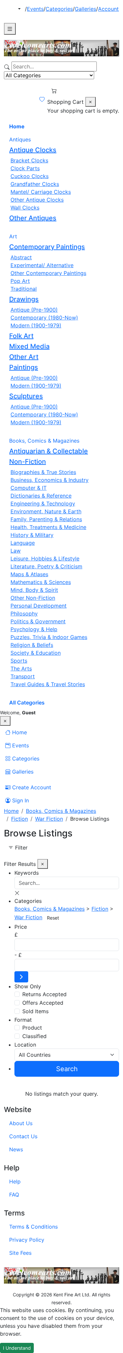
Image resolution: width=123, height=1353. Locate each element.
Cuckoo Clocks (29, 176)
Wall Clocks (24, 207)
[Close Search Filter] (90, 102)
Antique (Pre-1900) (34, 309)
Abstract (21, 257)
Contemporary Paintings (47, 247)
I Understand (17, 1348)
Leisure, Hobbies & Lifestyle (44, 558)
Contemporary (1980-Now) (44, 317)
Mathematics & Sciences (40, 582)
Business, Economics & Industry (49, 480)
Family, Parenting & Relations (46, 519)
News (16, 1149)
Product (32, 1027)
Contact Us (23, 1136)
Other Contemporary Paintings (48, 273)
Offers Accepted (42, 1002)
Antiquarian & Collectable (48, 451)
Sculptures (26, 396)
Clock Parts (25, 168)
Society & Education (35, 652)
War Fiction (49, 818)
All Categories (27, 702)
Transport (22, 676)
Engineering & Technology (42, 503)
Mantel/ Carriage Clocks (40, 192)
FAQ (14, 1194)
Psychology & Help (33, 629)
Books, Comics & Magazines (44, 440)
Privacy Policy (26, 1239)
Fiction (19, 818)
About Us (20, 1123)
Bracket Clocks (29, 160)
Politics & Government (38, 621)
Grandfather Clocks (34, 184)
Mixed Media (29, 346)
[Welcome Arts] (61, 48)
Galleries (85, 9)
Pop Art (20, 281)
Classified (34, 1036)
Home (17, 126)
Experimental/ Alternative (41, 265)
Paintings (23, 367)
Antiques (20, 139)
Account (108, 9)
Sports (18, 660)
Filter (20, 847)
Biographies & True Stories (43, 472)
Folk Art (21, 336)
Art (13, 236)
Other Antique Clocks (37, 199)
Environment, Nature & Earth (45, 511)
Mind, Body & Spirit (34, 590)
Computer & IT (28, 488)
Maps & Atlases (29, 574)
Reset (53, 918)
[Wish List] (42, 99)
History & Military (31, 535)
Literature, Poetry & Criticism (46, 566)
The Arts (21, 668)
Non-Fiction (27, 462)
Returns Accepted (44, 994)
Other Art (23, 357)
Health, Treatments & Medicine (48, 527)
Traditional (23, 288)
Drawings (24, 299)
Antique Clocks (32, 150)
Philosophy (24, 613)
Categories (59, 9)
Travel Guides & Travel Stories (47, 684)
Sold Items (35, 1011)
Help (15, 1181)
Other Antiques (32, 218)
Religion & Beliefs (31, 645)
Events (35, 9)
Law (15, 550)
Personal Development (38, 605)
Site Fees (20, 1253)
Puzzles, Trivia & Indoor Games (48, 637)
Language (22, 542)
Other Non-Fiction (32, 597)
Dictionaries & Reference (41, 495)
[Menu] (10, 29)
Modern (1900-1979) (35, 325)
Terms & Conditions (33, 1226)
